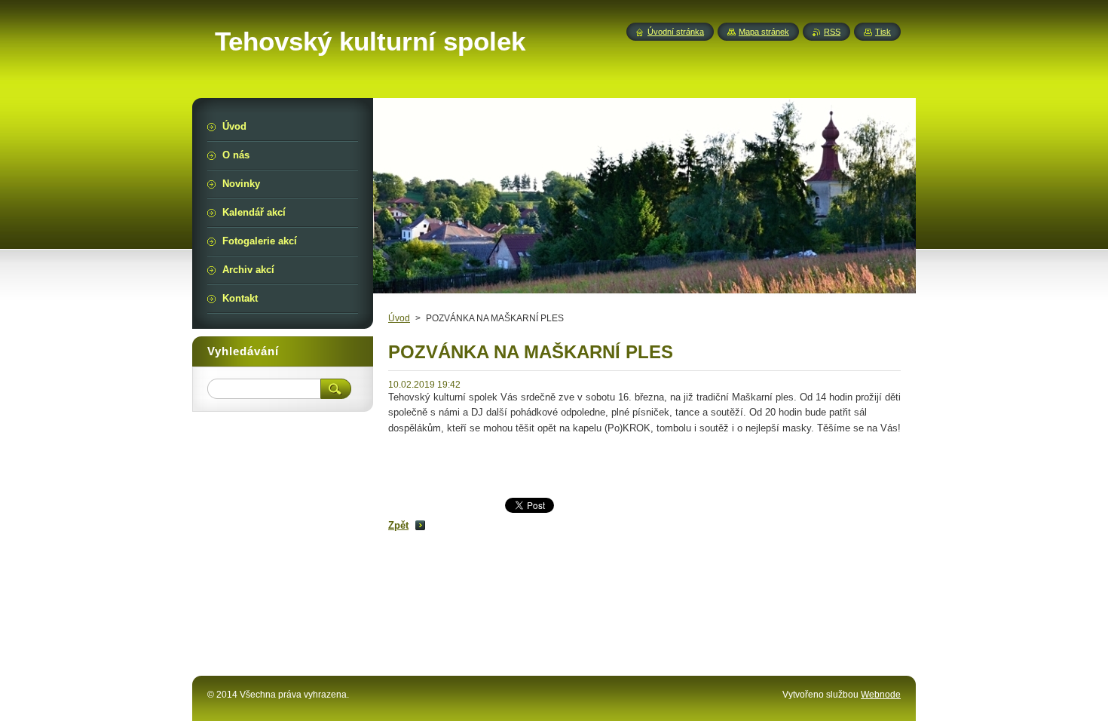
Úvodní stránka (675, 31)
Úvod (399, 318)
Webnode (881, 694)
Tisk (883, 31)
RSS (832, 31)
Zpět (398, 525)
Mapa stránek (764, 31)
